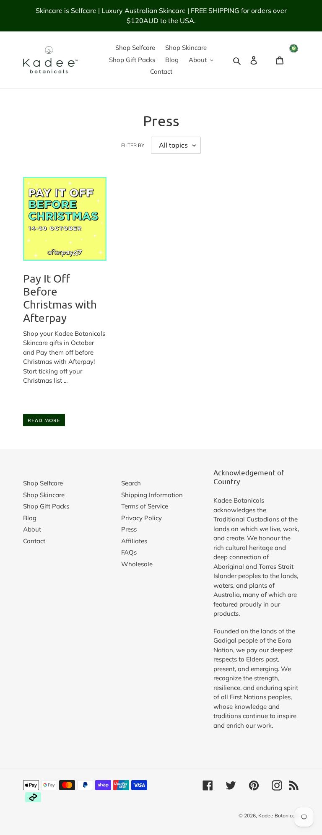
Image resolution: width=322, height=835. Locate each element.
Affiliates (134, 541)
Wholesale (137, 564)
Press (129, 529)
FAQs (129, 552)
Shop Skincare (44, 495)
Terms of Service (144, 506)
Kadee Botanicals (278, 815)
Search (131, 483)
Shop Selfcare (43, 483)
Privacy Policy (141, 518)
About (32, 529)
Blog (29, 518)
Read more (44, 420)
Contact (34, 541)
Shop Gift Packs (46, 506)
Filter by (132, 145)
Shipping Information (152, 495)
